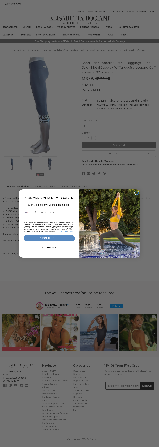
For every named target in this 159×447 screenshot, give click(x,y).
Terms (71, 231)
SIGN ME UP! (49, 238)
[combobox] (28, 212)
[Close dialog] (137, 193)
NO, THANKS (49, 247)
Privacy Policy (62, 231)
